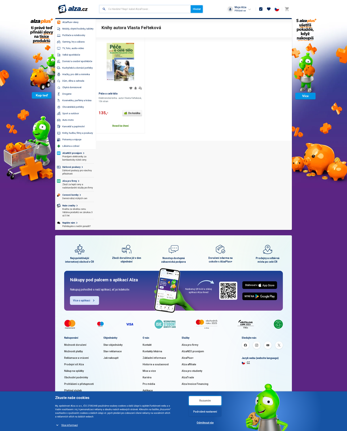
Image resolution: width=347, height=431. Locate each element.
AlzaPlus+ (188, 357)
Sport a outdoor (70, 113)
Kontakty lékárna (152, 351)
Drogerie (66, 93)
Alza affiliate (189, 364)
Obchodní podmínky (76, 377)
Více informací (69, 425)
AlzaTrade (188, 377)
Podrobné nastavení (205, 411)
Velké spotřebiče (71, 54)
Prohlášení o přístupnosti (79, 383)
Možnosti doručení (75, 344)
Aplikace (148, 390)
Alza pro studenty (192, 370)
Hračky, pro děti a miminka (76, 74)
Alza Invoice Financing (195, 383)
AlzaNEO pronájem (193, 351)
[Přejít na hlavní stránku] (73, 9)
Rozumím (205, 400)
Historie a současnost (156, 364)
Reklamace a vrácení (76, 357)
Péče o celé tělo (108, 93)
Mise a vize (149, 370)
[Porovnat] (140, 88)
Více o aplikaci (81, 300)
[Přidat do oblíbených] (131, 88)
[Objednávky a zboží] (261, 9)
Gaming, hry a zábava (73, 41)
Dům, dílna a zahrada (73, 80)
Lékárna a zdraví (70, 146)
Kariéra (147, 377)
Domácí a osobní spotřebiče (77, 61)
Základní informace (154, 357)
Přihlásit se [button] (240, 10)
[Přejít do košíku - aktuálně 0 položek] (287, 9)
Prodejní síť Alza (74, 364)
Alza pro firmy (190, 344)
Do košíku (134, 113)
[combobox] (145, 9)
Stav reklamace (112, 351)
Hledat (197, 9)
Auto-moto (68, 120)
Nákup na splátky (74, 370)
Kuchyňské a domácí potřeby (77, 67)
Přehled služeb (73, 390)
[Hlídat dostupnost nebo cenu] (135, 88)
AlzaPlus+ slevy (70, 22)
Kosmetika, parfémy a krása (76, 100)
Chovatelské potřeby (73, 107)
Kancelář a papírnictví (73, 126)
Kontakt (147, 344)
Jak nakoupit (110, 357)
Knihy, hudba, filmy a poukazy (77, 133)
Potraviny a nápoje (71, 139)
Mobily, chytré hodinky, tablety (77, 28)
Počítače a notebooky (73, 35)
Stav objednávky (113, 344)
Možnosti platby (73, 351)
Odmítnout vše (205, 422)
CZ (248, 362)
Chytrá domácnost (72, 87)
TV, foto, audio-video (73, 48)
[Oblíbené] (269, 9)
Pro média (149, 383)
